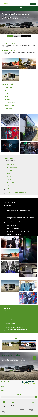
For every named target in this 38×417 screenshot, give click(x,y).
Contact (2, 390)
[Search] (36, 397)
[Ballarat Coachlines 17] (29, 127)
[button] (10, 344)
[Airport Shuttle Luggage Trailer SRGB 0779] (10, 75)
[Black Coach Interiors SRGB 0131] (28, 249)
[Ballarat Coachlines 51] (10, 120)
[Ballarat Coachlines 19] (10, 133)
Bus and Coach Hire (4, 384)
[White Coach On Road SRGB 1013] (27, 63)
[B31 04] (28, 270)
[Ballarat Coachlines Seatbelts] (28, 298)
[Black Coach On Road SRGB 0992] (10, 63)
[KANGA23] (10, 267)
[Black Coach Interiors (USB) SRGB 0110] (10, 146)
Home (17, 9)
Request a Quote (4, 386)
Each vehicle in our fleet (5, 357)
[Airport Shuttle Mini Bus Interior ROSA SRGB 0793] (28, 285)
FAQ (1, 388)
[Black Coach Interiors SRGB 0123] (10, 242)
